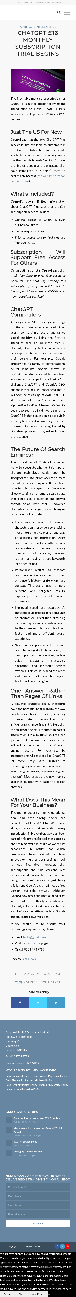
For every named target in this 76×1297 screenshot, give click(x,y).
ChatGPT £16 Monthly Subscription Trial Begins (38, 43)
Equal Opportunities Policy (21, 1084)
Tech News (28, 959)
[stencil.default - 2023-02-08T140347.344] (38, 80)
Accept (7, 1294)
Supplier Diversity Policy (53, 1084)
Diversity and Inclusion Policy (23, 1089)
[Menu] (65, 12)
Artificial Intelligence (38, 27)
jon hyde (54, 973)
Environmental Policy (18, 1076)
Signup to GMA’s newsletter (49, 2)
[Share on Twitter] (38, 1002)
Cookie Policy (37, 1294)
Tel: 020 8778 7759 (24, 2)
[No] (49, 1294)
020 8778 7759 (19, 1056)
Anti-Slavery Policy (17, 1080)
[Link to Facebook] (57, 1246)
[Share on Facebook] (20, 1002)
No (20, 1294)
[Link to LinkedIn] (62, 1246)
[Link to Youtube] (67, 1246)
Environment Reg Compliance (50, 1076)
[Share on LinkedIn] (56, 1002)
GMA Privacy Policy (19, 1069)
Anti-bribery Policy (41, 1080)
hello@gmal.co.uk (34, 937)
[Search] (57, 12)
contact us (34, 943)
